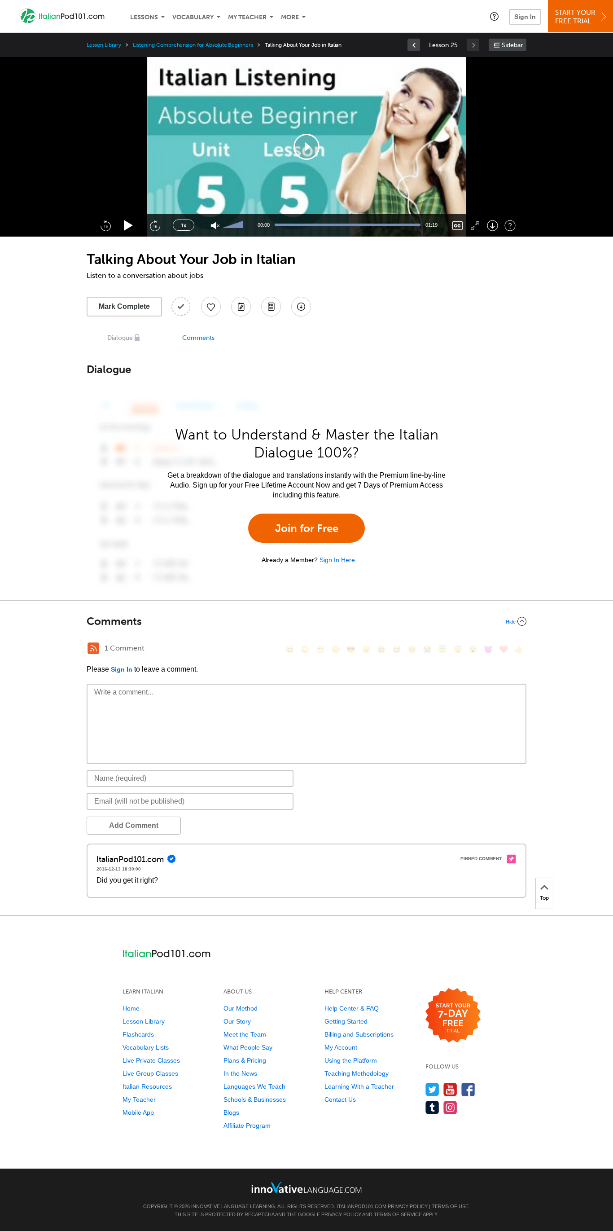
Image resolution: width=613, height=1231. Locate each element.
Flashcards (138, 1034)
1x (183, 225)
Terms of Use (450, 1206)
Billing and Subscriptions (359, 1034)
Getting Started (346, 1021)
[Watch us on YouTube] (450, 1089)
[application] (306, 147)
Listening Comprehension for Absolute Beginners (193, 45)
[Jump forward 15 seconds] (155, 225)
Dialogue (120, 338)
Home (131, 1008)
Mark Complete (124, 306)
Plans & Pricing (244, 1060)
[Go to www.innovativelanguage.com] (306, 1187)
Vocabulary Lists (146, 1047)
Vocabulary (193, 17)
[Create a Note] (241, 307)
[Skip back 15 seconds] (105, 225)
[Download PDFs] (271, 307)
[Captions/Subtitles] (457, 225)
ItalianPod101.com (361, 1206)
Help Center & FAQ (351, 1008)
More (290, 17)
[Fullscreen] (475, 225)
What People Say (247, 1047)
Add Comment (133, 825)
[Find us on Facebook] (468, 1089)
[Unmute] (215, 225)
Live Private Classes (151, 1060)
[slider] (233, 225)
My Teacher (247, 17)
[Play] (128, 225)
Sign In (525, 16)
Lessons (144, 17)
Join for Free (306, 528)
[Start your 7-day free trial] (453, 1015)
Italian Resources (147, 1086)
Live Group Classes (150, 1073)
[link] (413, 45)
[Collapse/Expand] (306, 621)
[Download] (492, 225)
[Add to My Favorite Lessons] (211, 307)
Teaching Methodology (356, 1073)
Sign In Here (337, 559)
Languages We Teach (254, 1086)
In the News (240, 1073)
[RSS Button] (93, 648)
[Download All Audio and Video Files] (301, 307)
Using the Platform (350, 1060)
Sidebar (512, 45)
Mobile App (138, 1112)
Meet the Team (244, 1034)
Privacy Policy (408, 1206)
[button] (494, 16)
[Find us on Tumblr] (432, 1107)
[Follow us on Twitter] (432, 1089)
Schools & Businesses (254, 1099)
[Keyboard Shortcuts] (510, 225)
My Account (340, 1047)
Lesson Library (104, 45)
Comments (198, 338)
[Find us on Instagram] (450, 1107)
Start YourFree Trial (575, 17)
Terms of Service (398, 1214)
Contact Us (340, 1099)
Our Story (237, 1021)
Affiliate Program (247, 1125)
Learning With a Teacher (359, 1086)
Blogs (231, 1112)
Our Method (240, 1008)
